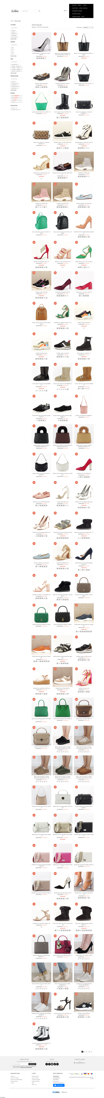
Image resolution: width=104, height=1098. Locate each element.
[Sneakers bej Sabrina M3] (63, 192)
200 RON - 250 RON (16, 71)
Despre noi (13, 1076)
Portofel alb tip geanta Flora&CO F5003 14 (84, 864)
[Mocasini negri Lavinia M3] (41, 72)
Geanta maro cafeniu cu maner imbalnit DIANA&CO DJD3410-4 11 (62, 446)
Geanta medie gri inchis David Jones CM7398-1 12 (41, 956)
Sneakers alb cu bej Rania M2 (63, 688)
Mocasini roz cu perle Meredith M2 (41, 501)
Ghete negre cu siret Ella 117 (84, 353)
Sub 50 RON (14, 64)
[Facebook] (46, 1064)
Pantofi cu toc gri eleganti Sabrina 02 (84, 501)
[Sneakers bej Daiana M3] (41, 342)
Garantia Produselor (36, 1079)
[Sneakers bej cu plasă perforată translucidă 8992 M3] (84, 972)
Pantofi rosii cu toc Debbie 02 (84, 473)
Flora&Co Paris (15, 86)
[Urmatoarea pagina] (91, 1052)
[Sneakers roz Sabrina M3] (41, 192)
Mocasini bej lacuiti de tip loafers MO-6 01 (41, 984)
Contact (12, 1083)
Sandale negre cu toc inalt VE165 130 (62, 1013)
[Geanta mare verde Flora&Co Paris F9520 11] (41, 707)
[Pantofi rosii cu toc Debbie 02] (84, 462)
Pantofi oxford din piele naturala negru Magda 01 (62, 416)
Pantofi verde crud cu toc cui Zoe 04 (83, 261)
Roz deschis (14, 37)
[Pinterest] (49, 1064)
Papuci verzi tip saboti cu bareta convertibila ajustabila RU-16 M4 (62, 777)
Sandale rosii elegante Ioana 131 (41, 261)
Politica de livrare (14, 1081)
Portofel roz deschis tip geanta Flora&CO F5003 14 (41, 865)
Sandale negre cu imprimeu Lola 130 (84, 142)
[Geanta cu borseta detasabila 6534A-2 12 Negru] (84, 42)
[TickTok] (54, 1064)
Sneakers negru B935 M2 (84, 1013)
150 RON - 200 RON (16, 69)
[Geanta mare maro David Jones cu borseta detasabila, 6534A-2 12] (63, 42)
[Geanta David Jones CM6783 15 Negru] (63, 613)
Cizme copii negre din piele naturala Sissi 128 (62, 924)
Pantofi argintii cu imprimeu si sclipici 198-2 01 (41, 54)
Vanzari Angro (76, 16)
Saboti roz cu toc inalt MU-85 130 (62, 261)
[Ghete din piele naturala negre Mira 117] (84, 521)
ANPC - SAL (34, 1084)
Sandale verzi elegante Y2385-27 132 (62, 322)
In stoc (13, 108)
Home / (12, 21)
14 (89, 1051)
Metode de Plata (35, 1076)
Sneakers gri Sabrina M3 (84, 173)
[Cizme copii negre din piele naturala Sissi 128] (63, 912)
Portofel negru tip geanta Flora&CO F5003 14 (84, 835)
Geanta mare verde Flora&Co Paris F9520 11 (41, 719)
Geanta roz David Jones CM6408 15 (84, 415)
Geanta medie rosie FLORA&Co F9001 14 (62, 955)
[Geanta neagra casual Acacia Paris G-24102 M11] (41, 462)
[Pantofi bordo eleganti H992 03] (63, 281)
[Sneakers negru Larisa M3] (63, 342)
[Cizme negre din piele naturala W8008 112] (41, 372)
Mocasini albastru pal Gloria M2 (83, 203)
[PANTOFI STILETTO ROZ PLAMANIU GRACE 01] (84, 220)
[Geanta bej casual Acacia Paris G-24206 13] (41, 795)
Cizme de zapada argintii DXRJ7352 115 (41, 1043)
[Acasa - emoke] (15, 11)
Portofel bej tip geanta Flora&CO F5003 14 (41, 893)
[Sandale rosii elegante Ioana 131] (41, 250)
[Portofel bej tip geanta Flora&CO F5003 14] (41, 881)
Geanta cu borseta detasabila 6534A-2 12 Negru (84, 54)
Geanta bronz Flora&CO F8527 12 (84, 718)
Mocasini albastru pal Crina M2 (41, 563)
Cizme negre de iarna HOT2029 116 (62, 112)
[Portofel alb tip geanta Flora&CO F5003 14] (84, 853)
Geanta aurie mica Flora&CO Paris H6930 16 (62, 835)
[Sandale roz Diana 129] (84, 677)
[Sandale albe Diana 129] (63, 490)
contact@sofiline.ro (80, 1062)
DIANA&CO (14, 85)
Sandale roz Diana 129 (84, 688)
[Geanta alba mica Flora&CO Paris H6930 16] (41, 823)
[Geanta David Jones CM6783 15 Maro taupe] (84, 583)
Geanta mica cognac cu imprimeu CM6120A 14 (41, 143)
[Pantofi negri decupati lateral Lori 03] (63, 881)
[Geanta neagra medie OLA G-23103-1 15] (84, 72)
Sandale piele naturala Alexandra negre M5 (62, 657)
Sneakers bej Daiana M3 (41, 353)
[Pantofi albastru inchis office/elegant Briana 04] (84, 551)
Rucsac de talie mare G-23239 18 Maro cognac (41, 323)
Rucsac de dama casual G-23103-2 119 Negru (62, 232)
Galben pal (14, 33)
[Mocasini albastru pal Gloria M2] (84, 192)
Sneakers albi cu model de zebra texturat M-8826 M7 (41, 1014)
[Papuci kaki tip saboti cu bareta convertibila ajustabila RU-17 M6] (41, 765)
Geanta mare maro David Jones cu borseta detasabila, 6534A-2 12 (63, 54)
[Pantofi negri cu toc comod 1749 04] (84, 944)
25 (12, 47)
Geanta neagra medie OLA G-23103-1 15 (83, 83)
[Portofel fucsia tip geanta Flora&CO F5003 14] (63, 853)
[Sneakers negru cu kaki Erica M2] (84, 645)
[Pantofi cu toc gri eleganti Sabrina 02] (84, 490)
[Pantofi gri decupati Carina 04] (63, 72)
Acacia (13, 81)
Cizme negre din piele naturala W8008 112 (41, 384)
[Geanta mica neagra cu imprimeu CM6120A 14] (84, 101)
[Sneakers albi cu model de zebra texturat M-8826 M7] (41, 1002)
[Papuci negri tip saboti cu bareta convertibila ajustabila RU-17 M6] (63, 735)
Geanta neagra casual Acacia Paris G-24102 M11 (41, 474)
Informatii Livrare (77, 11)
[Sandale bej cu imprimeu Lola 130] (41, 162)
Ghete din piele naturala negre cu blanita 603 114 (62, 595)
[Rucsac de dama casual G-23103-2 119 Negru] (63, 220)
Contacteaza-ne (59, 1085)
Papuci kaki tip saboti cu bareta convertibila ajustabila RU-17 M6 (41, 777)
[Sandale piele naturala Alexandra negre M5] (63, 645)
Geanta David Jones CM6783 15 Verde (41, 624)
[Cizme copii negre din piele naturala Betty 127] (84, 912)
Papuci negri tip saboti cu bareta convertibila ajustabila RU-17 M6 (62, 747)
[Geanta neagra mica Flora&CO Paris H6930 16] (84, 795)
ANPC (33, 1083)
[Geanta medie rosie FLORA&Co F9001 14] (63, 944)
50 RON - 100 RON (15, 66)
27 (12, 50)
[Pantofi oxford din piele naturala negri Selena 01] (41, 404)
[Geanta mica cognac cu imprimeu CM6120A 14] (41, 131)
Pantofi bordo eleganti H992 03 (62, 292)
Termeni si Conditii (14, 1078)
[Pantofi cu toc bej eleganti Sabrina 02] (41, 521)
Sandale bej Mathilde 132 (63, 563)
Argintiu (13, 32)
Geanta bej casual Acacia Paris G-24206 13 (41, 807)
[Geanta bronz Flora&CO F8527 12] (84, 707)
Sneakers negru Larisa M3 (62, 353)
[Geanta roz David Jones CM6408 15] (84, 404)
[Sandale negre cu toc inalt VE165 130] (63, 1002)
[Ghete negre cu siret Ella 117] (84, 342)
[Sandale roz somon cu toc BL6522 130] (41, 583)
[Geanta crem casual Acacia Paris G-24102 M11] (63, 462)
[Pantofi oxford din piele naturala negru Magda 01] (63, 404)
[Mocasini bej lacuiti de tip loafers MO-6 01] (41, 972)
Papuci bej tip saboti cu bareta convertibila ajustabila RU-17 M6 (84, 747)
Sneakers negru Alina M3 (41, 292)
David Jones (14, 83)
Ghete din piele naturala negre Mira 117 (83, 532)
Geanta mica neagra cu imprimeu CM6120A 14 (84, 112)
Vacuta (13, 30)
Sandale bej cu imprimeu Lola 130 (41, 173)
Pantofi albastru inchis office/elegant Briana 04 (83, 563)
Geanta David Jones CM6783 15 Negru (63, 624)
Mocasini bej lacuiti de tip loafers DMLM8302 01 (62, 984)
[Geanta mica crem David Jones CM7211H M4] (63, 795)
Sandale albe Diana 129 (62, 501)
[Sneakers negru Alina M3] (41, 281)
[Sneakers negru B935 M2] (84, 1002)
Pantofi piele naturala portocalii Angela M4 (41, 657)
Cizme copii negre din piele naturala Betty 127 (83, 924)
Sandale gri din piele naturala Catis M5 (62, 532)
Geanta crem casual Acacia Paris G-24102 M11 (62, 474)
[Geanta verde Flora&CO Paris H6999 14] (63, 707)
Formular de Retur (36, 1081)
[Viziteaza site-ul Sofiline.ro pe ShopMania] (56, 1092)
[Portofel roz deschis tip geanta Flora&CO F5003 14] (41, 853)
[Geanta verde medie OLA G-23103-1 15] (41, 101)
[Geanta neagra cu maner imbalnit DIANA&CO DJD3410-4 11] (41, 434)
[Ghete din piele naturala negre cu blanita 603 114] (63, 583)
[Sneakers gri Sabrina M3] (84, 162)
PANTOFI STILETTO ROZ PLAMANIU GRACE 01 (84, 232)
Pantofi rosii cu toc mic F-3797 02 (84, 292)
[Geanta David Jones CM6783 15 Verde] (41, 613)
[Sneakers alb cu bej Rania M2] (63, 677)
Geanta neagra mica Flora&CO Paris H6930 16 (83, 807)
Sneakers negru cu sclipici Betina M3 (62, 142)
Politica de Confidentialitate (26, 1067)
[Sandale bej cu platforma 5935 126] (41, 677)
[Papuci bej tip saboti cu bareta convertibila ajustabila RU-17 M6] (84, 735)
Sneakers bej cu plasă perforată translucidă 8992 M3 (83, 984)
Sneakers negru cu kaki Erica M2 (83, 656)
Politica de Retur (35, 1078)
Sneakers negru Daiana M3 (83, 322)
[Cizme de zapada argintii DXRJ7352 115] (41, 1032)
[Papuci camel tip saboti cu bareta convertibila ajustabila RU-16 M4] (84, 765)
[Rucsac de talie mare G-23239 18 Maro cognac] (41, 311)
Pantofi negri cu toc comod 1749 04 (84, 955)
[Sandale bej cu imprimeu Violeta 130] (41, 912)
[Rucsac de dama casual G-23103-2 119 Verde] (41, 220)
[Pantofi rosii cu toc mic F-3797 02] (84, 281)
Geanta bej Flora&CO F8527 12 (41, 746)
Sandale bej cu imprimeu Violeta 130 (41, 923)
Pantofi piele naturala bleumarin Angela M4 (83, 625)
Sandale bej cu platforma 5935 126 (41, 688)
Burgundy (14, 35)
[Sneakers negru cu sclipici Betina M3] (63, 131)
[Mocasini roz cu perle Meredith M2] (41, 490)
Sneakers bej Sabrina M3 (62, 203)
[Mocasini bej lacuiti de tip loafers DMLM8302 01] (63, 972)
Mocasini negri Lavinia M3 (41, 83)
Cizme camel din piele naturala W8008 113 (84, 384)
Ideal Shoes (14, 88)
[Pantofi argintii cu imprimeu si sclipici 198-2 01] (41, 42)
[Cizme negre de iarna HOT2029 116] (63, 101)
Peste (13, 95)
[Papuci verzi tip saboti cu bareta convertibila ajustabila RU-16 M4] (63, 765)
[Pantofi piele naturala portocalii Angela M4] (41, 645)
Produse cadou (76, 13)
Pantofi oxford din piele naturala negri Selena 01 (41, 416)
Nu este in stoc (15, 109)
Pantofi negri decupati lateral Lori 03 (62, 893)
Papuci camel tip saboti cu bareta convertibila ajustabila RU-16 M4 (84, 777)
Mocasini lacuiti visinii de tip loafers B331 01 (62, 173)
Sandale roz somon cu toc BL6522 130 (41, 594)
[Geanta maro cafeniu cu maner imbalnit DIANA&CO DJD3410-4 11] (63, 434)
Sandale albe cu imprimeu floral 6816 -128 (84, 893)
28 (12, 52)
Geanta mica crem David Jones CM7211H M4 (62, 807)
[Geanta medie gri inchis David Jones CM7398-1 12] (41, 944)
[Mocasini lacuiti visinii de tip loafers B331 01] (63, 162)
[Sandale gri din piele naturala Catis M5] (63, 521)
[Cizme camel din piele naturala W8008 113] (84, 372)
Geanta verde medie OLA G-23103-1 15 (41, 112)
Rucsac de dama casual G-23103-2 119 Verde (41, 232)
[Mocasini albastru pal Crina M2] (41, 551)
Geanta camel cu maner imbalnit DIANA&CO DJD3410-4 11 (84, 446)
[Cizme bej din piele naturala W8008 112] (63, 372)
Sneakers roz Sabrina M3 (41, 203)
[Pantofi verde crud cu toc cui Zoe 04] (84, 250)
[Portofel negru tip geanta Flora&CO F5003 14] (84, 823)
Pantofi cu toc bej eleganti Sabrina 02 (41, 532)
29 (12, 54)
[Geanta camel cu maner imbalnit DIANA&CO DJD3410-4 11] (84, 434)
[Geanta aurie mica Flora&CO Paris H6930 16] (63, 823)
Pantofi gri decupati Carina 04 (63, 83)
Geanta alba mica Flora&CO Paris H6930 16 (41, 835)
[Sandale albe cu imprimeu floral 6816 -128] (84, 881)
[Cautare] (39, 11)
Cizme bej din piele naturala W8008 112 (62, 383)
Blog (83, 16)
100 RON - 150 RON (16, 67)
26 (12, 49)
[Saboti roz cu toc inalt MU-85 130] (63, 250)
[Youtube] (52, 1064)
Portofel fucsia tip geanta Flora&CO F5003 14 (62, 865)
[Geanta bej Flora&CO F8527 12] (41, 735)
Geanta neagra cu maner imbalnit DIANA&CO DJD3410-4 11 (41, 446)
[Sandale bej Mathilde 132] (63, 551)
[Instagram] (57, 1064)
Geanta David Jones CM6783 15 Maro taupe (84, 595)
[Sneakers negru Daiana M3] (84, 311)
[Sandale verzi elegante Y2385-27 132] (63, 311)
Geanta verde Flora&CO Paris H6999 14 (62, 718)
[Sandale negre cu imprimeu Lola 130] (84, 131)
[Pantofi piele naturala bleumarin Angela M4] (84, 613)
